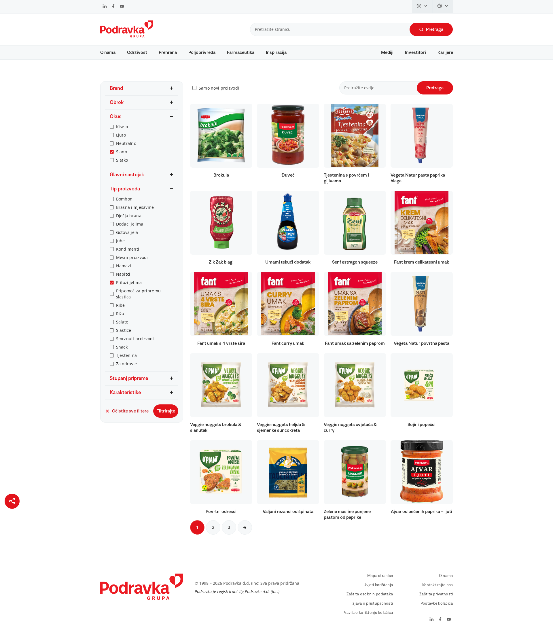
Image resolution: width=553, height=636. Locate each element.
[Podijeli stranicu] (12, 501)
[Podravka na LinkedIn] (105, 7)
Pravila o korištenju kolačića (367, 613)
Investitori (415, 52)
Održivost (137, 52)
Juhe (120, 240)
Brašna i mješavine (135, 207)
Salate (122, 322)
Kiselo (122, 126)
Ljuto (121, 135)
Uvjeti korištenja (378, 585)
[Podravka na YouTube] (122, 7)
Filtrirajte (165, 411)
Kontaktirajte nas (437, 585)
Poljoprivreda (201, 52)
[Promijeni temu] (422, 6)
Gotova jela (127, 232)
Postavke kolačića (437, 603)
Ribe (120, 305)
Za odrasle (126, 363)
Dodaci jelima (129, 224)
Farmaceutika (240, 52)
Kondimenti (127, 249)
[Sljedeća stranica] (245, 527)
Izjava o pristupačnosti (372, 603)
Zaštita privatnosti (436, 594)
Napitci (123, 274)
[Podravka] (126, 36)
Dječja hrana (128, 215)
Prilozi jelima (129, 282)
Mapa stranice (380, 576)
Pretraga (434, 29)
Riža (120, 313)
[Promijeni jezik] (443, 6)
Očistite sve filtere (130, 411)
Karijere (445, 52)
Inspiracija (276, 52)
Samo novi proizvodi (219, 88)
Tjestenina (126, 355)
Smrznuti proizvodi (135, 338)
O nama (107, 52)
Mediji (387, 52)
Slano (121, 151)
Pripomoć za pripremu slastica (138, 294)
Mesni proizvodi (132, 257)
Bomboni (125, 199)
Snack (122, 347)
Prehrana (168, 52)
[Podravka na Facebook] (113, 7)
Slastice (123, 330)
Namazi (123, 265)
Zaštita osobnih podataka (369, 594)
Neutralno (126, 143)
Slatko (122, 160)
